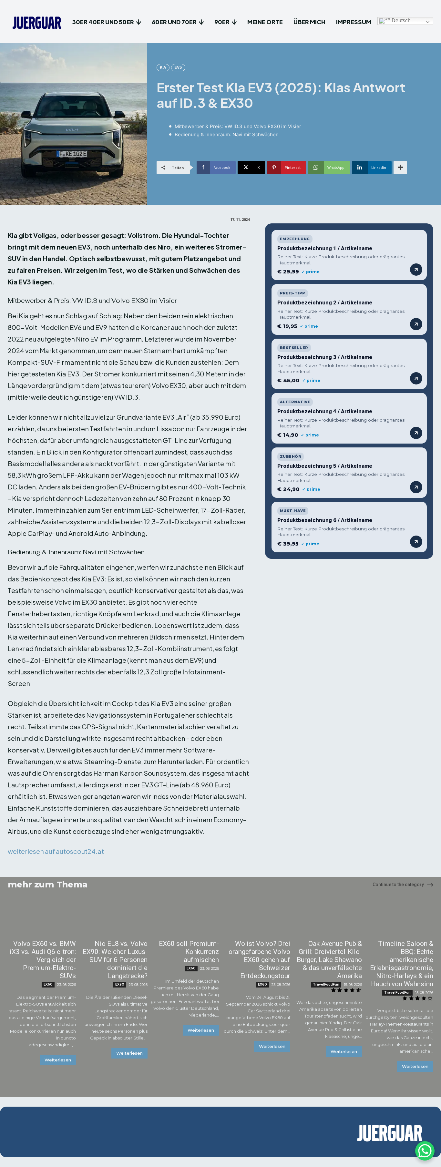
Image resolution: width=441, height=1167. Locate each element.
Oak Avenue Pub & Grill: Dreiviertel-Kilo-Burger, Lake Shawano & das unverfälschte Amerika (329, 960)
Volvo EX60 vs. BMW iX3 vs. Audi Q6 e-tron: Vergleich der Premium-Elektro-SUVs (43, 960)
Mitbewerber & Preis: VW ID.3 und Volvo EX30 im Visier (238, 126)
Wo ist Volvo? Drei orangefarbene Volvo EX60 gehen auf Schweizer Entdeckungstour (259, 960)
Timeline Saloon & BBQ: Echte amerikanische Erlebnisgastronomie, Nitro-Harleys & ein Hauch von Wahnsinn (401, 964)
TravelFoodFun (326, 984)
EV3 (178, 67)
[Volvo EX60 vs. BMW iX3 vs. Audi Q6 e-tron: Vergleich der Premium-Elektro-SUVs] (42, 919)
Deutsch (400, 20)
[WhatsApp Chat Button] (425, 1151)
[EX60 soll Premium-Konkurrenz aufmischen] (185, 919)
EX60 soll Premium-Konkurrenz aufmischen (189, 952)
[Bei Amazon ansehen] (416, 269)
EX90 (119, 984)
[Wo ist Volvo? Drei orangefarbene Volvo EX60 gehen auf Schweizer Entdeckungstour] (256, 919)
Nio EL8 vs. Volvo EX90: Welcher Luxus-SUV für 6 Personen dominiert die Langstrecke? (115, 960)
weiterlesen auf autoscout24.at (56, 851)
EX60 (48, 984)
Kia (163, 67)
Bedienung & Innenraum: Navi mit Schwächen (227, 134)
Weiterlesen (58, 1059)
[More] (400, 167)
